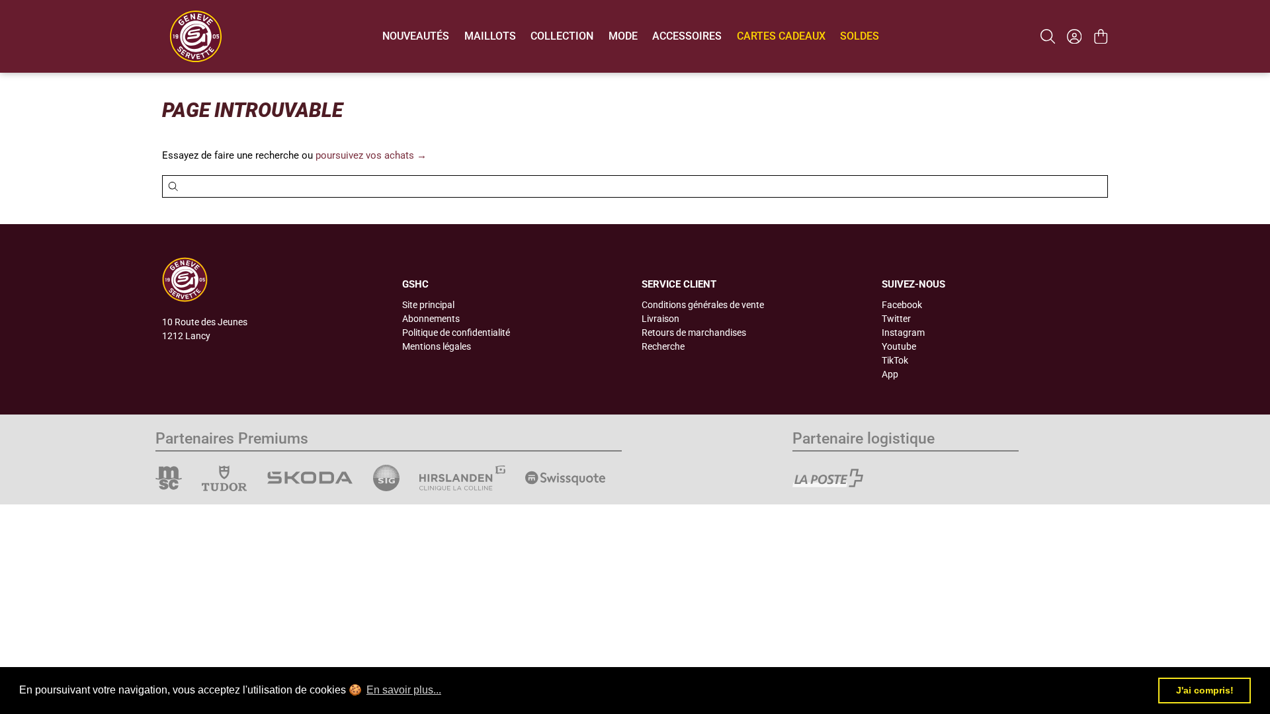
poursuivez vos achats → (371, 155)
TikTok (895, 360)
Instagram (903, 332)
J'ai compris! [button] (1205, 690)
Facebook (902, 304)
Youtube (899, 346)
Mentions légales (436, 346)
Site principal (428, 304)
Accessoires (687, 36)
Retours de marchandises (694, 332)
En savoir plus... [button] (403, 689)
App (890, 374)
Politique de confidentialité (456, 332)
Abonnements (431, 318)
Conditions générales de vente (703, 304)
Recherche (663, 346)
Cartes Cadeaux (781, 36)
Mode (623, 36)
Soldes (859, 36)
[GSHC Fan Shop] (195, 36)
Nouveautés (415, 36)
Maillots (490, 36)
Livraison (660, 318)
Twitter (896, 318)
